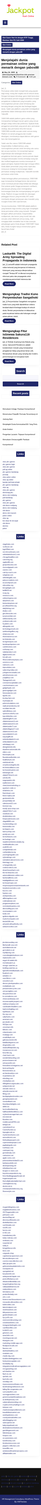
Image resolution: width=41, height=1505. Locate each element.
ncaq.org (6, 593)
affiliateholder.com (9, 1453)
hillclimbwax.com (9, 1433)
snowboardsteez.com (11, 1323)
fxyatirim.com (8, 624)
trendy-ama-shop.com (11, 808)
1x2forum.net (7, 547)
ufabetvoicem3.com (10, 731)
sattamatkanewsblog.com (12, 1402)
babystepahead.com (10, 1425)
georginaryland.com (10, 1099)
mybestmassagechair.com (12, 1114)
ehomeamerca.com (10, 636)
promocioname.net (10, 1060)
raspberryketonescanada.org (13, 842)
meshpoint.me (8, 1269)
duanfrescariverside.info (11, 749)
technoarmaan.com (10, 883)
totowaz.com (7, 1407)
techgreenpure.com (10, 642)
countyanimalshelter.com (12, 1417)
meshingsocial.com (10, 1338)
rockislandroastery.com (11, 906)
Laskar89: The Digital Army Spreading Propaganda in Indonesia (19, 257)
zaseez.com (7, 570)
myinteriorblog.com (10, 824)
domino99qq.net (8, 1217)
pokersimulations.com (11, 703)
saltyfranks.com (9, 1017)
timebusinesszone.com (11, 1443)
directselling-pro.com (10, 909)
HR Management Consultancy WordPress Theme (20, 1499)
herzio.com (7, 1230)
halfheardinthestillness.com (13, 1112)
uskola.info (7, 778)
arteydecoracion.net (10, 1091)
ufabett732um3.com (10, 775)
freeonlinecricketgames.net (13, 1065)
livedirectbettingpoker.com (12, 1358)
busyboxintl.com (9, 1274)
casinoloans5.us (9, 1127)
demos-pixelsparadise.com (13, 983)
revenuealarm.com (10, 911)
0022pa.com (7, 1024)
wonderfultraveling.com (11, 1058)
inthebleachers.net (9, 1168)
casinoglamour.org (9, 1183)
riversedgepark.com (10, 567)
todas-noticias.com (10, 1238)
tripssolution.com (9, 667)
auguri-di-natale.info (10, 960)
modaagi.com (8, 1035)
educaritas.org (8, 585)
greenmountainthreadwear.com (14, 1397)
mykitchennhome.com (11, 1135)
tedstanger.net (8, 773)
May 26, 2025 (9, 72)
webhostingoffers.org (10, 631)
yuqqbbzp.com (8, 678)
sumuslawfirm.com (10, 1392)
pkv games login (9, 464)
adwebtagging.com (10, 1420)
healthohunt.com (9, 760)
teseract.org (7, 806)
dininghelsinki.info (9, 747)
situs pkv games (9, 462)
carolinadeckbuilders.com (12, 1006)
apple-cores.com (9, 1158)
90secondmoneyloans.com (13, 660)
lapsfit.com (7, 696)
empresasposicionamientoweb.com (16, 885)
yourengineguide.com (11, 855)
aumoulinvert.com (9, 1137)
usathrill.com (7, 847)
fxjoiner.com (7, 893)
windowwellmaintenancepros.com (15, 1451)
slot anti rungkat (16, 1483)
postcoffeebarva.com (10, 1279)
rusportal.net (7, 1243)
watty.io (5, 1246)
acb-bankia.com (9, 1371)
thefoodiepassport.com (11, 1140)
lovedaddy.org (8, 1364)
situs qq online (8, 480)
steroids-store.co (9, 1089)
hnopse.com (7, 1435)
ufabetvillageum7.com (11, 729)
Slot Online (7, 45)
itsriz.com (6, 1251)
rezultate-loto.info (9, 708)
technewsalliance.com (11, 767)
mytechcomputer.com (11, 919)
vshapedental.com (9, 850)
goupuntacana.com (10, 565)
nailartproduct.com (9, 652)
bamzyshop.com (9, 832)
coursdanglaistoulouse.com (13, 955)
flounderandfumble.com (11, 757)
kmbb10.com (7, 1330)
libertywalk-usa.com (10, 945)
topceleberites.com (10, 716)
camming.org (7, 559)
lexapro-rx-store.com (10, 1171)
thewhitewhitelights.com (11, 1104)
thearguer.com (8, 1340)
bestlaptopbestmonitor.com (13, 1096)
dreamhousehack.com (11, 870)
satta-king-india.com (10, 670)
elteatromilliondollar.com (11, 1281)
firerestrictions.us (9, 1071)
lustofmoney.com (9, 1441)
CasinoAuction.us (9, 1130)
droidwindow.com (9, 816)
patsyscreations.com (10, 580)
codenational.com (9, 901)
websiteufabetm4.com (11, 739)
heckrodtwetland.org (10, 1109)
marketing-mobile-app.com (13, 1343)
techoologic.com (9, 839)
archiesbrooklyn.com (10, 1073)
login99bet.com (8, 549)
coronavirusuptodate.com (12, 683)
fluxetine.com (8, 1119)
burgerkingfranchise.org (11, 1284)
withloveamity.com (9, 619)
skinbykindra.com (9, 896)
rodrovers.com (8, 665)
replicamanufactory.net (11, 706)
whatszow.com (8, 634)
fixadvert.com (8, 973)
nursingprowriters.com (11, 1394)
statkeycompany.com (11, 1004)
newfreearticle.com (10, 1310)
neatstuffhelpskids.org (11, 1048)
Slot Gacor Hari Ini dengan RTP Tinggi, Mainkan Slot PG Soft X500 (18, 39)
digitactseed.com (9, 654)
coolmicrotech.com (10, 867)
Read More (10, 284)
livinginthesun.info (9, 1248)
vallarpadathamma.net (11, 1287)
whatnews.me (8, 790)
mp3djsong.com (9, 953)
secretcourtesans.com (11, 552)
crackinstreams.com (10, 685)
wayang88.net (8, 737)
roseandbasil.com (9, 1101)
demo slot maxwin (9, 513)
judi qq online (7, 469)
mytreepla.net (8, 701)
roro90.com (7, 1228)
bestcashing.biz (8, 1068)
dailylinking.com (8, 608)
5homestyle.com (9, 1191)
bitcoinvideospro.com (10, 1258)
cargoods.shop (8, 1253)
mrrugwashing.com (10, 1369)
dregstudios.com (9, 1045)
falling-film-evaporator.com (12, 1389)
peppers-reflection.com (11, 1446)
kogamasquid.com (9, 1178)
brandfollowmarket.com (11, 1412)
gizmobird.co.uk (8, 950)
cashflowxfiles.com (10, 1328)
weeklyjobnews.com (10, 1415)
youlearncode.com (9, 621)
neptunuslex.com (9, 958)
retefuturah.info (8, 762)
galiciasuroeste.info (10, 1040)
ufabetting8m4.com (10, 719)
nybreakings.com (9, 857)
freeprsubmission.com (11, 819)
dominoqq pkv (8, 492)
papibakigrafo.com (9, 1145)
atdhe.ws (6, 1107)
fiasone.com (7, 1348)
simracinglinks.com (10, 991)
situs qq (5, 487)
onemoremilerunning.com (12, 1320)
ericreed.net (7, 1117)
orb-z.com (6, 1297)
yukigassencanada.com (11, 672)
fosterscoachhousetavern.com (14, 1299)
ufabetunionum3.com (10, 721)
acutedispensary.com (11, 1400)
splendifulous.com (9, 711)
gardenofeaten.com (10, 1315)
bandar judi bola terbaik (11, 482)
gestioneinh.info (8, 798)
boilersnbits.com (9, 1305)
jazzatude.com (8, 1022)
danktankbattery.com (10, 1351)
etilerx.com (7, 752)
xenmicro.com (8, 595)
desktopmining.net (9, 1166)
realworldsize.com (9, 1289)
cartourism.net (8, 1155)
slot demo (6, 510)
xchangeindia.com (9, 865)
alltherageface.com (10, 898)
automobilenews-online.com (13, 875)
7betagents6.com (9, 680)
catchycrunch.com (10, 572)
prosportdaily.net (9, 801)
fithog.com (6, 1094)
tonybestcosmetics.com (11, 888)
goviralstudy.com (9, 1153)
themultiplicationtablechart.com (14, 1181)
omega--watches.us (10, 965)
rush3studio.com (9, 1225)
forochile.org (7, 1053)
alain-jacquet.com (9, 1263)
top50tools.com (8, 1012)
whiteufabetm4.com (10, 742)
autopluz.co (7, 976)
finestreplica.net (8, 755)
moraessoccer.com (10, 1050)
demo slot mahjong (10, 495)
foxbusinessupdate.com (11, 1361)
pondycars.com (8, 834)
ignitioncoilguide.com (10, 916)
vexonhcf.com (8, 981)
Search (20, 371)
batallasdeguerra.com (11, 1042)
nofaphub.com (8, 575)
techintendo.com (9, 639)
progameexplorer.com (11, 903)
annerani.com (8, 1019)
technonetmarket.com (11, 770)
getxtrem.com (8, 1333)
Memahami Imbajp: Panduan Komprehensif (19, 409)
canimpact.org (8, 1150)
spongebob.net (8, 1271)
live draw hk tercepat (10, 521)
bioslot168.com (8, 921)
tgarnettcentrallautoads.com (13, 971)
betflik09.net (7, 590)
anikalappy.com (8, 744)
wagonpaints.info (9, 780)
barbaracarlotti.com (10, 1163)
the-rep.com (7, 1014)
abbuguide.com (8, 626)
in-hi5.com (6, 1233)
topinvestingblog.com (10, 1009)
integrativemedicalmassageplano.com (17, 1366)
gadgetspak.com (9, 688)
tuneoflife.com (8, 1448)
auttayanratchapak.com (11, 1276)
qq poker (16, 1486)
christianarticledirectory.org (13, 1189)
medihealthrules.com (10, 844)
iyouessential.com (9, 616)
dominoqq (5, 1480)
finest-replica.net (9, 796)
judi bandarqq (8, 498)
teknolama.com (8, 1292)
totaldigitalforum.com (10, 880)
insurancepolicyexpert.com (13, 1001)
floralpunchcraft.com (10, 1346)
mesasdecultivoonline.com (12, 1302)
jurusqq (5, 475)
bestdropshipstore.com (11, 644)
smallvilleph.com (9, 1037)
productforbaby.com (10, 1294)
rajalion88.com (8, 562)
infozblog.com (8, 1078)
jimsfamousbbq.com (10, 942)
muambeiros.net (9, 1076)
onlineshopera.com (10, 598)
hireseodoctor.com (9, 693)
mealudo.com (8, 1353)
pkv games (7, 500)
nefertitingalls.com (9, 578)
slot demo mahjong (10, 505)
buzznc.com (7, 891)
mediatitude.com (9, 986)
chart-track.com (8, 1055)
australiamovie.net (9, 947)
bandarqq (24, 1476)
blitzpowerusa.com (10, 1312)
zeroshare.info (8, 1027)
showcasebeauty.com (11, 999)
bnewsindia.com (9, 826)
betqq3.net (6, 1125)
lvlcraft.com (7, 657)
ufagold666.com (8, 821)
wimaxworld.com (9, 1063)
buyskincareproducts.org (12, 1173)
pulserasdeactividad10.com (13, 1160)
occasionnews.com (10, 1438)
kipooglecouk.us (9, 1132)
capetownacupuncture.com (13, 1256)
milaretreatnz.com (9, 1032)
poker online (7, 516)
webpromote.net (9, 1086)
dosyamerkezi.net (9, 994)
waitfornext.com (8, 783)
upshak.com (7, 1376)
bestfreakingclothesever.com (13, 1387)
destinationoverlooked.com (13, 1428)
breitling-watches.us (10, 968)
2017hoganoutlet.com (11, 1212)
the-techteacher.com (10, 873)
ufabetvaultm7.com (10, 726)
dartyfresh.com (8, 601)
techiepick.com (8, 829)
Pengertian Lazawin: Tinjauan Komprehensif (19, 434)
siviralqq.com (8, 1382)
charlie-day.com (8, 1356)
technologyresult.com (11, 629)
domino (5, 526)
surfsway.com (8, 649)
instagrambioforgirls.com (12, 1325)
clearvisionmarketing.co (11, 785)
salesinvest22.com (10, 803)
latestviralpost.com (10, 1307)
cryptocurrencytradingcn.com (13, 1405)
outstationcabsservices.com (13, 860)
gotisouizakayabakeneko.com (14, 1266)
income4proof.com (10, 583)
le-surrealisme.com (10, 996)
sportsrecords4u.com (11, 713)
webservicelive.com (10, 927)
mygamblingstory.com (11, 1207)
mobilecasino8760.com (11, 1122)
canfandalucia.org (9, 852)
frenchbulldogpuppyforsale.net (14, 1176)
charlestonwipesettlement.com (14, 1410)
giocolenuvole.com (10, 613)
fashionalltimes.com (10, 878)
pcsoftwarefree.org (10, 606)
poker (5, 528)
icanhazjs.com (8, 1148)
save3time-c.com (9, 978)
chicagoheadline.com (10, 557)
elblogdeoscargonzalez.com (13, 1083)
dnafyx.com (7, 611)
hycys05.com (8, 1317)
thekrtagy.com (8, 862)
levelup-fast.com (9, 698)
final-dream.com (9, 793)
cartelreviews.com (9, 647)
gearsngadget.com (10, 690)
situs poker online (9, 477)
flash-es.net (7, 1374)
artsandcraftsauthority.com (12, 924)
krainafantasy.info (9, 1235)
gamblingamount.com (11, 1430)
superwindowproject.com (12, 1142)
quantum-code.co (9, 788)
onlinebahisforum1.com (11, 554)
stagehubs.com (8, 544)
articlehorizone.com (10, 675)
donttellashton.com (10, 1222)
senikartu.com (8, 1240)
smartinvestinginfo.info (11, 765)
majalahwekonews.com (11, 1210)
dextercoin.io (7, 1186)
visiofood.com (8, 814)
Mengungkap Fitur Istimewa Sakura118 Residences (16, 334)
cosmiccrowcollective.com (12, 1261)
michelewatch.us (9, 963)
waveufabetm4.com (10, 734)
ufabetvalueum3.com (10, 724)
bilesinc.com (7, 1030)
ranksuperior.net (9, 1423)
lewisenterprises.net (10, 603)
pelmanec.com (8, 1215)
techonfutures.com (10, 837)
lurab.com (6, 914)
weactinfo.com (8, 1335)
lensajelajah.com (9, 588)
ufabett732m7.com (10, 811)
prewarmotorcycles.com (12, 988)
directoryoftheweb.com (11, 1220)
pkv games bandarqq (10, 472)
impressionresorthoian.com (13, 1384)
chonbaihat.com (8, 1081)
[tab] (5, 22)
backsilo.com (8, 1379)
